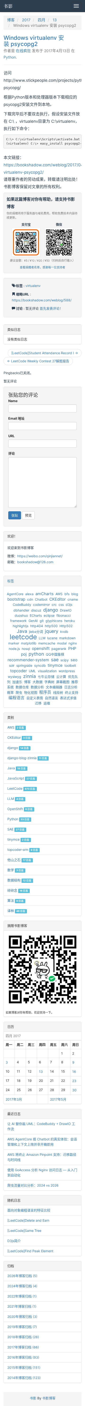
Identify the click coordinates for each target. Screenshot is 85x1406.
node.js (14, 649)
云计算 (61, 677)
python (36, 654)
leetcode (23, 637)
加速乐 (17, 682)
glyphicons (54, 621)
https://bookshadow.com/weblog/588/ (42, 300)
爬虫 (19, 692)
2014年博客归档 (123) (24, 1378)
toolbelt (70, 665)
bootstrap (16, 599)
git (42, 621)
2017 (26, 20)
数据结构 (19, 880)
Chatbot (41, 599)
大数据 (37, 682)
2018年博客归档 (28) (23, 1337)
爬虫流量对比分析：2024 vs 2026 (33, 1185)
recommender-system (28, 660)
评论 (11, 453)
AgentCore (15, 594)
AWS (59, 594)
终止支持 (71, 692)
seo (74, 660)
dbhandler (21, 610)
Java (22, 631)
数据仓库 (22, 687)
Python (10, 57)
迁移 (38, 703)
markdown (67, 638)
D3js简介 (14, 1241)
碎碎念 (17, 890)
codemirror (41, 605)
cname (73, 599)
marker (13, 643)
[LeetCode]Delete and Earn (28, 1220)
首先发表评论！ (51, 308)
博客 (11, 20)
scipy (64, 660)
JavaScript (21, 778)
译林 (16, 911)
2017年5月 (58, 1099)
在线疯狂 (23, 51)
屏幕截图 (62, 682)
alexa (29, 594)
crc (54, 605)
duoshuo (21, 615)
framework (18, 621)
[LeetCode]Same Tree (24, 1231)
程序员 (45, 692)
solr (11, 665)
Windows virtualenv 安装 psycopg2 (34, 40)
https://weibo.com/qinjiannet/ (40, 556)
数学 (15, 870)
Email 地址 (16, 418)
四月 (41, 20)
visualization (47, 671)
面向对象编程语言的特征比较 (28, 1210)
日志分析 (70, 687)
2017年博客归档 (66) (23, 1347)
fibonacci (63, 615)
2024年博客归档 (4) (22, 1286)
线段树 (58, 692)
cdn (30, 599)
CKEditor (57, 599)
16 (74, 1072)
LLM (42, 638)
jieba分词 (36, 632)
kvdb (64, 632)
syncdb (40, 665)
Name (12, 401)
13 (55, 20)
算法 (15, 900)
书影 (8, 6)
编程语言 (16, 697)
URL (11, 436)
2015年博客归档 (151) (23, 1367)
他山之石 (19, 860)
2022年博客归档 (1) (22, 1296)
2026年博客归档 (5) (22, 1276)
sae (55, 659)
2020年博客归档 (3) (22, 1317)
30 (74, 1090)
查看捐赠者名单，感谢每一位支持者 (42, 267)
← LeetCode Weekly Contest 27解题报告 (38, 361)
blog (74, 594)
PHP (72, 648)
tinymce (55, 665)
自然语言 (51, 698)
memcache (46, 643)
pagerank (58, 649)
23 (74, 1081)
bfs (66, 594)
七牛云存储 (46, 677)
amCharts (44, 593)
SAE (16, 829)
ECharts (36, 615)
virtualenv (33, 286)
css (61, 605)
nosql (26, 649)
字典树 (49, 682)
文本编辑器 (54, 687)
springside (24, 665)
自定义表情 (34, 698)
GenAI (33, 621)
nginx (72, 643)
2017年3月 (14, 1099)
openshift (41, 648)
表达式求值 (68, 698)
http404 (36, 626)
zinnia (29, 676)
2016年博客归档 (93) (23, 1357)
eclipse (49, 615)
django (50, 610)
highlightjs (20, 626)
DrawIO (66, 610)
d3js (69, 605)
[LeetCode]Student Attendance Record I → (44, 353)
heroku (69, 621)
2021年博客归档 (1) (21, 1306)
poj (24, 654)
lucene (52, 638)
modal (62, 643)
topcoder (18, 670)
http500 (51, 626)
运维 (46, 703)
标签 (10, 581)
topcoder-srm (22, 850)
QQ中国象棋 (55, 654)
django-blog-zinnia (27, 758)
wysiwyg (14, 677)
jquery (51, 631)
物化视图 (30, 692)
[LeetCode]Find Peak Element (30, 1251)
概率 (10, 692)
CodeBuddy (22, 605)
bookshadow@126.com (35, 562)
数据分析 (37, 687)
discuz (36, 610)
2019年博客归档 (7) (22, 1327)
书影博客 (48, 1398)
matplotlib (28, 643)
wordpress (67, 671)
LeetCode (21, 788)
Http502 (66, 626)
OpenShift (20, 809)
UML (32, 671)
